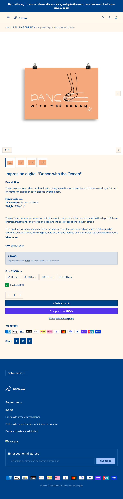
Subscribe (105, 460)
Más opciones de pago (61, 318)
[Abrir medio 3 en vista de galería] (21, 162)
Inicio (7, 27)
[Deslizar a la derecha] (118, 93)
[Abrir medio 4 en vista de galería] (32, 162)
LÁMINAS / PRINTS (24, 27)
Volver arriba (15, 373)
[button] (103, 17)
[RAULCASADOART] (21, 17)
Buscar (9, 409)
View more (11, 237)
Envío (27, 260)
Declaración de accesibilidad (21, 431)
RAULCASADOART (52, 485)
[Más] (20, 295)
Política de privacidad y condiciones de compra (31, 424)
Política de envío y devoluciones (22, 416)
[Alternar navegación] (8, 17)
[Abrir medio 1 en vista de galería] (10, 162)
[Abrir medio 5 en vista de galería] (42, 162)
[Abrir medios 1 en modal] (61, 93)
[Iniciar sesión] (109, 17)
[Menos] (8, 295)
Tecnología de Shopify (72, 485)
